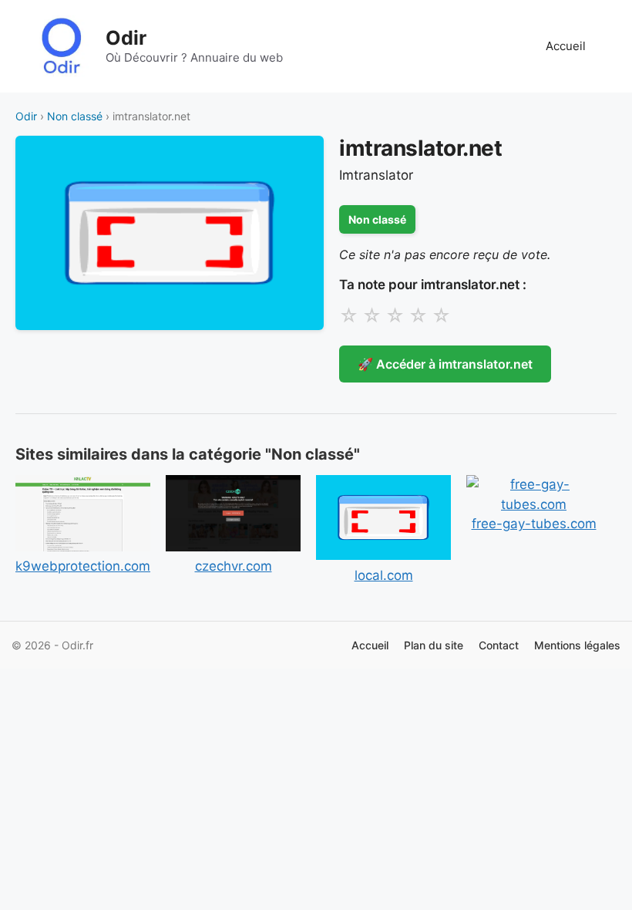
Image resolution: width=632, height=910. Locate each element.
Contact (499, 645)
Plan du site (433, 645)
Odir (126, 37)
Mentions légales (577, 645)
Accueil (566, 46)
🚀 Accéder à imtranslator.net (445, 364)
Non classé (75, 116)
